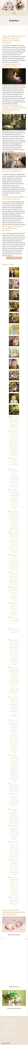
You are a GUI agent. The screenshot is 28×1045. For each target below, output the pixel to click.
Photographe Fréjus (8, 1029)
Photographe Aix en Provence (11, 1032)
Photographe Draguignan (9, 1024)
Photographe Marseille (9, 1022)
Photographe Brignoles (9, 1019)
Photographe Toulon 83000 (10, 1027)
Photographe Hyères (8, 1034)
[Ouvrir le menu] (14, 13)
